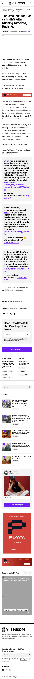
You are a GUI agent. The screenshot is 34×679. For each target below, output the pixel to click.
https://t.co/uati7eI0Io (14, 184)
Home (3, 9)
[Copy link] (15, 314)
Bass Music (22, 368)
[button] (3, 3)
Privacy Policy (8, 340)
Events (10, 371)
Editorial (5, 371)
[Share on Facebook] (4, 314)
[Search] (30, 387)
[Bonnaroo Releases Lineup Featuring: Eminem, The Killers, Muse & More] (17, 595)
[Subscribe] (28, 334)
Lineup (25, 610)
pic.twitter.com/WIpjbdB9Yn (16, 232)
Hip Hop (21, 374)
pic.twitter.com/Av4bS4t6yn (16, 269)
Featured (19, 610)
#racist (7, 182)
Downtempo (22, 371)
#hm (13, 182)
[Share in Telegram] (11, 314)
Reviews (5, 374)
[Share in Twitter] (7, 314)
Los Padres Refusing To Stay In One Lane (21, 457)
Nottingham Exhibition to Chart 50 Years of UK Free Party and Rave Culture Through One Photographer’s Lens (21, 403)
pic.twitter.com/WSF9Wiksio (16, 188)
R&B (26, 374)
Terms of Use (17, 340)
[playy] (17, 95)
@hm (7, 160)
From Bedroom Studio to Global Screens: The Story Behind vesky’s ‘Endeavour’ (21, 445)
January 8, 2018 (11, 242)
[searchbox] (15, 387)
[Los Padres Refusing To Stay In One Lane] (6, 460)
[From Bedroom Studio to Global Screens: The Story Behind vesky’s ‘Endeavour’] (6, 447)
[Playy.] (17, 562)
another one (9, 113)
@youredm (13, 472)
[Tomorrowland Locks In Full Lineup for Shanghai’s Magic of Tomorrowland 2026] (6, 434)
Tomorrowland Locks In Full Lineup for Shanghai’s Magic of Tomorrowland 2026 (21, 432)
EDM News (10, 9)
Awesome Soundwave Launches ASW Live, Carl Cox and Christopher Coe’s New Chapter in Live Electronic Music (21, 419)
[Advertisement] (17, 533)
